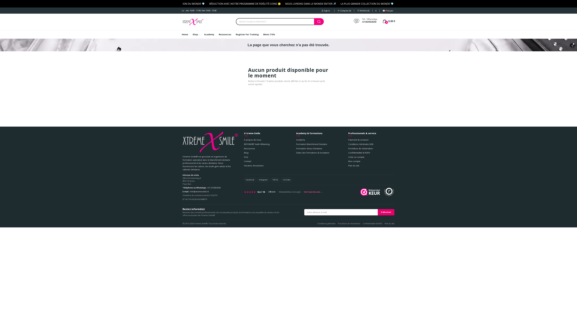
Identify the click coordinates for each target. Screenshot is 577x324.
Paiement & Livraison (358, 139)
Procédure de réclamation (360, 148)
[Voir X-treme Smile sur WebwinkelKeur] (370, 192)
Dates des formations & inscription (312, 152)
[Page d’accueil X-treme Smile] (210, 142)
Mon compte (354, 161)
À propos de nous (252, 139)
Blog (246, 152)
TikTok (275, 179)
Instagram (263, 179)
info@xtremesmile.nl (199, 191)
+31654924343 (369, 22)
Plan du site (353, 165)
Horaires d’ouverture (254, 165)
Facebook (250, 179)
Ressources (249, 148)
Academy (300, 139)
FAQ (246, 157)
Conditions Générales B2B (360, 144)
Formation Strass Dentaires (309, 148)
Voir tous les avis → (313, 192)
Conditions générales (326, 223)
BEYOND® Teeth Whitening (257, 144)
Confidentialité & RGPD (359, 152)
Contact (247, 161)
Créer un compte (356, 157)
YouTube (286, 179)
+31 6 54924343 (214, 187)
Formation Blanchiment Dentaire (311, 144)
